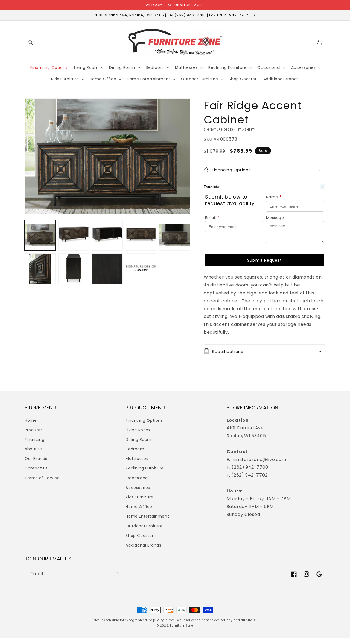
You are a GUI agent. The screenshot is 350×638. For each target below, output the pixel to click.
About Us (34, 449)
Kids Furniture (139, 497)
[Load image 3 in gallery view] (107, 235)
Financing (34, 439)
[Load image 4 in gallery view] (141, 235)
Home (31, 420)
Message (275, 217)
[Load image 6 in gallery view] (40, 268)
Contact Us (36, 468)
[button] (31, 43)
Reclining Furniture (145, 468)
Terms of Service (42, 478)
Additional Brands (143, 545)
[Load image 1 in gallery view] (40, 235)
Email (212, 217)
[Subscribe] (117, 574)
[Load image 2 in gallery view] (73, 235)
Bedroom (135, 449)
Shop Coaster (139, 535)
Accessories (138, 487)
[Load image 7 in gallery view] (73, 268)
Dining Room (138, 439)
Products (34, 430)
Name (274, 197)
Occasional (137, 478)
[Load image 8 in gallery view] (107, 268)
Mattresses (137, 458)
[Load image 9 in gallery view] (141, 268)
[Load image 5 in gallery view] (174, 235)
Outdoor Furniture (144, 526)
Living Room (138, 430)
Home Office (139, 506)
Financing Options (144, 420)
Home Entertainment (147, 516)
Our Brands (36, 458)
